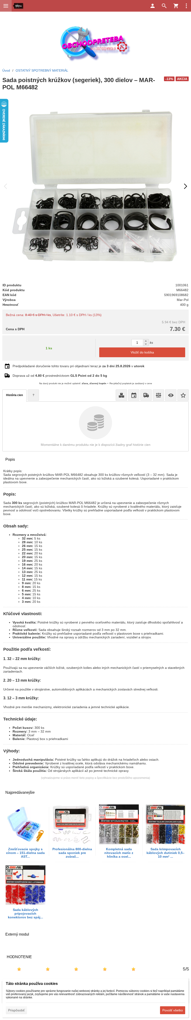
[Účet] (152, 6)
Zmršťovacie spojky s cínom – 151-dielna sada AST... (25, 852)
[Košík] (176, 6)
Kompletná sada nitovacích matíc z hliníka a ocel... (118, 852)
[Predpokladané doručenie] (133, 395)
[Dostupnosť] (121, 395)
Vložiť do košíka (142, 352)
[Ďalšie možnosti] (186, 6)
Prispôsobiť (16, 1010)
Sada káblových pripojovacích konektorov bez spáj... (25, 913)
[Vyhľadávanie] (164, 6)
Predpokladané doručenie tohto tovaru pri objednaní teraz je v (78, 366)
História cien (14, 395)
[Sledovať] (170, 395)
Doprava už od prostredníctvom (60, 375)
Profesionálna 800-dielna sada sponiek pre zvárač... (72, 852)
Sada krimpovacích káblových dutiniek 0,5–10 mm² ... (165, 852)
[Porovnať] (158, 395)
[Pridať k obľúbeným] (183, 395)
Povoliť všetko (172, 1010)
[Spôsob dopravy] (146, 395)
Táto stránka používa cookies (32, 984)
